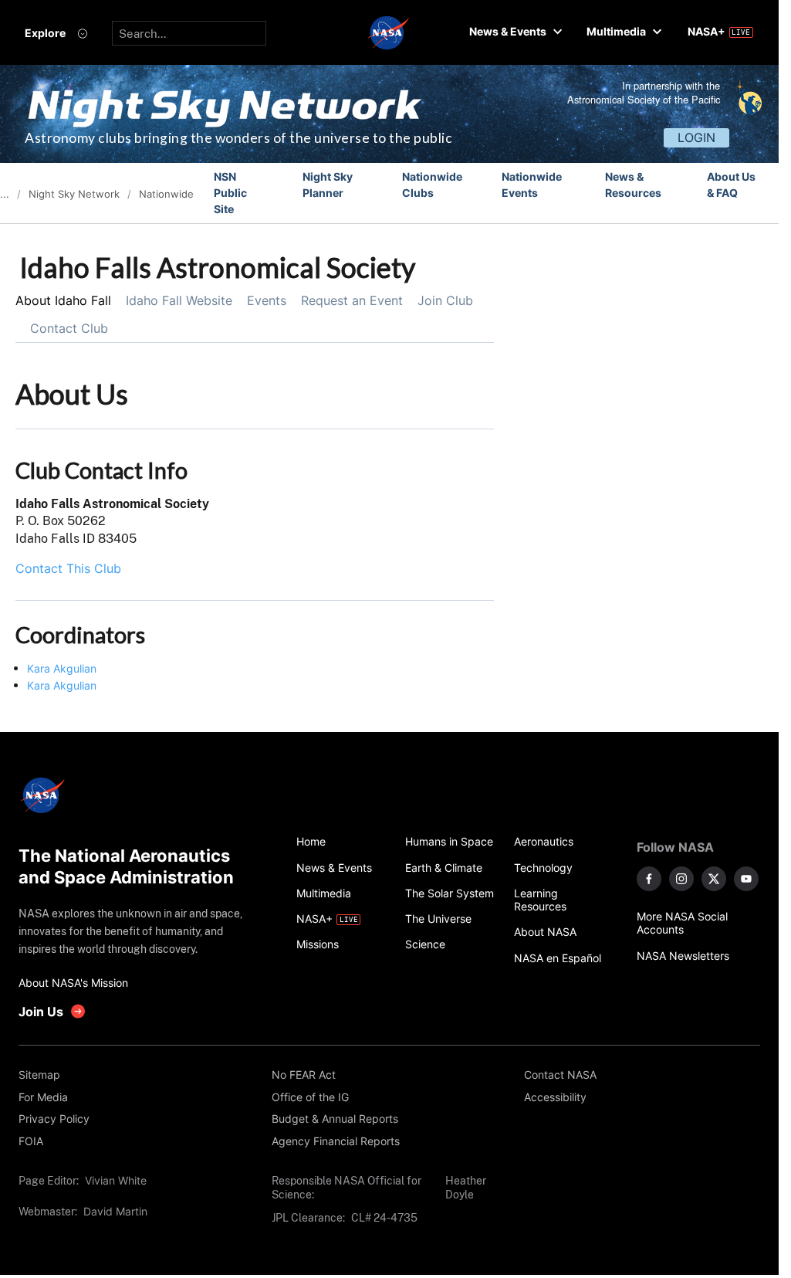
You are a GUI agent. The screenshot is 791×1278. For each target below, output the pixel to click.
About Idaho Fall (63, 300)
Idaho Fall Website (179, 300)
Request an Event (352, 300)
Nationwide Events (532, 184)
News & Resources (633, 184)
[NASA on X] (713, 878)
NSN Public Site (230, 192)
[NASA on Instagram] (681, 878)
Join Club (445, 300)
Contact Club (69, 328)
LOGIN (696, 137)
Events (266, 300)
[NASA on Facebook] (649, 878)
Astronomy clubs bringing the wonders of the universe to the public (238, 138)
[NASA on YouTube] (746, 878)
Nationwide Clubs (432, 184)
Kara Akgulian (61, 668)
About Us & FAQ (731, 184)
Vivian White (116, 1180)
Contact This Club (68, 568)
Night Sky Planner (328, 184)
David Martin (115, 1211)
